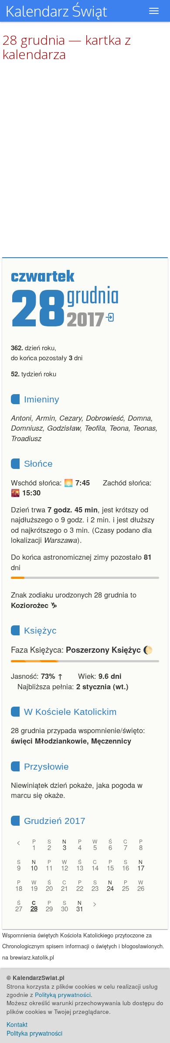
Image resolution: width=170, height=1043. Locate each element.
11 (49, 867)
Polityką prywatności (63, 994)
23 (95, 888)
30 (64, 908)
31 (79, 908)
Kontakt (17, 1024)
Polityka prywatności (34, 1033)
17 (140, 867)
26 (140, 888)
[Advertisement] (85, 160)
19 (34, 888)
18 (18, 888)
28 (34, 908)
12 (64, 867)
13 (79, 867)
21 (64, 888)
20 (49, 888)
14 (95, 867)
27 (18, 908)
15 (110, 867)
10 (34, 867)
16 (125, 867)
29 (49, 908)
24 (110, 888)
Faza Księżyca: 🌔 (82, 649)
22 (79, 888)
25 (125, 888)
